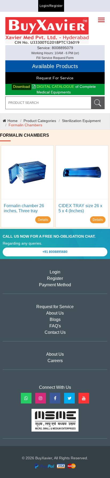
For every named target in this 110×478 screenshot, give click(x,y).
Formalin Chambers (25, 125)
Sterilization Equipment (81, 121)
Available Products (55, 66)
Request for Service (55, 78)
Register (55, 278)
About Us (55, 313)
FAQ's (55, 326)
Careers (55, 360)
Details (43, 220)
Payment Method (55, 285)
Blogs (55, 319)
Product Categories (39, 121)
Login (55, 272)
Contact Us (55, 332)
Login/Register (51, 6)
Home (12, 121)
